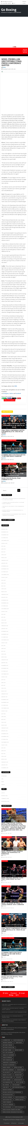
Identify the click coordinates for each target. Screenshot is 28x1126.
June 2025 (3, 549)
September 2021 (5, 674)
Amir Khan (19, 1042)
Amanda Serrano (7, 1042)
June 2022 (3, 648)
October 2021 (4, 671)
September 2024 (5, 574)
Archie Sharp (18, 1050)
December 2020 (4, 699)
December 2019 (4, 733)
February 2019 (4, 762)
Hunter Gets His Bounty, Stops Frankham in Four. (11, 478)
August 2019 (4, 745)
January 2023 (4, 628)
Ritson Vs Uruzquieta (9, 400)
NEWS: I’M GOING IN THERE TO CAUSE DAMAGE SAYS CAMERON (12, 903)
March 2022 (4, 657)
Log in (2, 793)
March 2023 (4, 623)
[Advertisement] (14, 31)
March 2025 (4, 557)
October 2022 (4, 637)
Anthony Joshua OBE (8, 1047)
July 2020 (3, 713)
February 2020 (4, 728)
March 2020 (4, 725)
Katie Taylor (19, 1082)
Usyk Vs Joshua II (19, 1107)
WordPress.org (5, 801)
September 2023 (5, 608)
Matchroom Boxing (18, 1087)
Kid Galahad (16, 1085)
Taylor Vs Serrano (8, 1104)
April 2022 (3, 654)
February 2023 (4, 625)
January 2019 (4, 765)
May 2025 (3, 552)
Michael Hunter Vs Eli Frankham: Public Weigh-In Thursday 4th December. (14, 515)
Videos (3, 784)
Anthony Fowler (7, 1045)
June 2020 (3, 716)
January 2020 (4, 730)
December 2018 (4, 767)
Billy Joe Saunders (8, 1052)
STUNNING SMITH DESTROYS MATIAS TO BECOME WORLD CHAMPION (13, 455)
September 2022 (5, 640)
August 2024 (4, 577)
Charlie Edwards (7, 1057)
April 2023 (3, 620)
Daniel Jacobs (18, 1067)
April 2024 (3, 588)
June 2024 (3, 583)
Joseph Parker (6, 1080)
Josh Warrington (7, 1082)
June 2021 (3, 682)
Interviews (4, 776)
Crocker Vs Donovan (8, 1065)
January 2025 (4, 563)
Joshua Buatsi (18, 1080)
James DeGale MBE (7, 1077)
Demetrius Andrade (8, 1070)
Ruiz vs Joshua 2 (20, 1097)
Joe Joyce (18, 1077)
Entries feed (4, 795)
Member (24, 1)
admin (4, 67)
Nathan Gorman (7, 1097)
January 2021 (4, 696)
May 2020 (3, 719)
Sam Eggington (7, 1099)
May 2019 (3, 753)
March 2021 (4, 691)
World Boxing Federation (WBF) (12, 1109)
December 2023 (4, 600)
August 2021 (4, 677)
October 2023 (4, 606)
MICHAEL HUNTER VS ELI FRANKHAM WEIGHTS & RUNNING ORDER (12, 511)
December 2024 (4, 566)
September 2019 (5, 742)
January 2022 (4, 662)
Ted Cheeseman (7, 1107)
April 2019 (3, 756)
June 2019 (3, 750)
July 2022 (3, 645)
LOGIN (24, 3)
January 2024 (4, 597)
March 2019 (4, 759)
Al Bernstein (6, 1040)
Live (2, 779)
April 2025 (3, 554)
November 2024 (5, 569)
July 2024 (3, 580)
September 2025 (5, 540)
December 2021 (4, 665)
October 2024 (4, 571)
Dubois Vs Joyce (7, 1075)
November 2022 (4, 634)
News (2, 781)
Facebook (18, 393)
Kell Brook (6, 1085)
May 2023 (3, 617)
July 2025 (3, 546)
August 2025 (4, 543)
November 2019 (4, 736)
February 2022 (4, 659)
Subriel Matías (19, 1099)
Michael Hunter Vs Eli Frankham (12, 1092)
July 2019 (3, 748)
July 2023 (3, 614)
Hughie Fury (18, 1075)
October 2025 (4, 537)
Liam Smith (6, 1087)
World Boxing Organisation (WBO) (12, 1112)
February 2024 (4, 594)
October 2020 (4, 705)
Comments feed (5, 798)
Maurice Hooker (7, 1090)
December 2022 (4, 631)
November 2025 (4, 534)
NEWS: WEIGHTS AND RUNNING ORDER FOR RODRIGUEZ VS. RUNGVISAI (12, 852)
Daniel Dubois (6, 1067)
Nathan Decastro (8, 1095)
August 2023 (4, 611)
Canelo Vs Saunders (8, 1055)
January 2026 (4, 529)
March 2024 (4, 591)
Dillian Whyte (7, 1072)
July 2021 (3, 679)
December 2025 (4, 532)
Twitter (11, 393)
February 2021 (4, 694)
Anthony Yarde (7, 1050)
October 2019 (4, 739)
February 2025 (4, 560)
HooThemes (12, 1120)
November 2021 (4, 668)
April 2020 (3, 722)
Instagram (6, 393)
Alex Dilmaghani (18, 1040)
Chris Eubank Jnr (7, 1060)
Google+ (22, 1123)
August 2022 (4, 642)
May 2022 (3, 651)
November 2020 (5, 702)
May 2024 (3, 586)
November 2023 (4, 603)
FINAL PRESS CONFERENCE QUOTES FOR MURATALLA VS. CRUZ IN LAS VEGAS (13, 431)
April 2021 (3, 688)
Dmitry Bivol (18, 1072)
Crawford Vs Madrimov (9, 1062)
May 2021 (3, 685)
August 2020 (4, 711)
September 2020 (5, 708)
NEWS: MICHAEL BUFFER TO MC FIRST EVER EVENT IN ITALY (12, 878)
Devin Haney (20, 1070)
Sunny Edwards (7, 1102)
